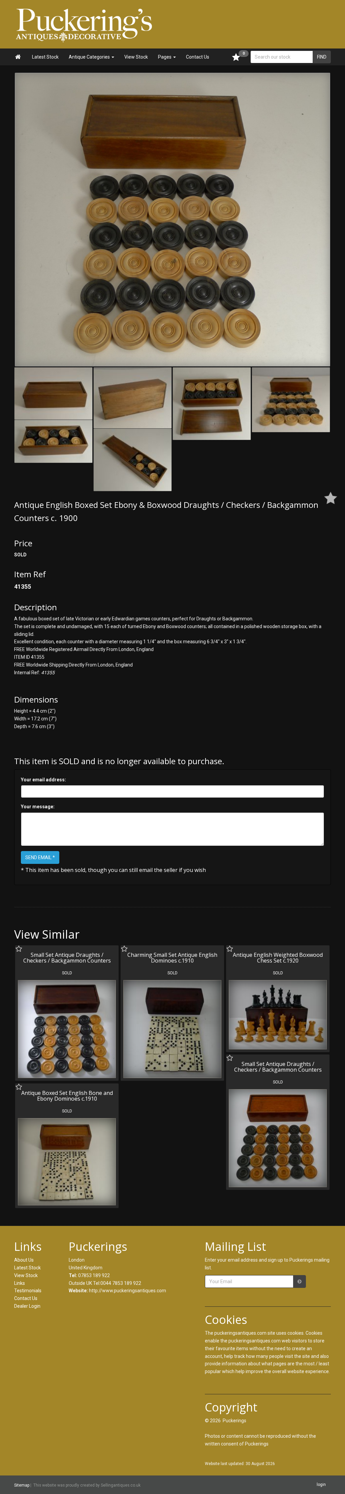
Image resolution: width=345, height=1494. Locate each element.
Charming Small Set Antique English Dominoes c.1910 (172, 958)
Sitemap (21, 1485)
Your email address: (43, 779)
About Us (24, 1260)
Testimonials (27, 1290)
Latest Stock (45, 57)
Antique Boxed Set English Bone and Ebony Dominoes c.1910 (67, 1096)
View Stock (136, 57)
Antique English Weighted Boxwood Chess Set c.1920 (278, 958)
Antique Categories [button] (90, 57)
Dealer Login (27, 1306)
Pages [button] (165, 57)
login (321, 1484)
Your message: (38, 806)
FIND (321, 57)
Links (19, 1283)
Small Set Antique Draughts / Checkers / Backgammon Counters (67, 958)
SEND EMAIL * (40, 857)
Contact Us (197, 57)
